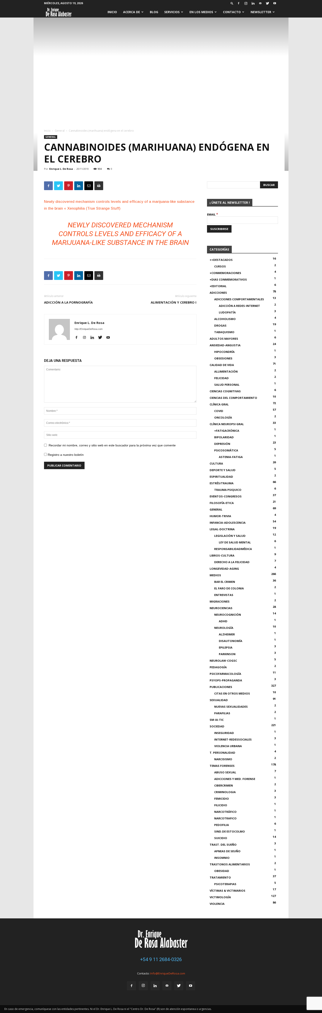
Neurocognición (227, 615)
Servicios (172, 12)
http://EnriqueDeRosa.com (88, 329)
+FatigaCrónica (226, 431)
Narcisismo (223, 759)
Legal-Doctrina (222, 529)
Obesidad (221, 871)
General (60, 131)
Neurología (223, 628)
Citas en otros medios (232, 693)
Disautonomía (230, 641)
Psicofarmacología (225, 674)
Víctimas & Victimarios (227, 891)
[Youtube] (274, 3)
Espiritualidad (221, 477)
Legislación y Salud (230, 536)
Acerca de (131, 12)
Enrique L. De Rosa (61, 168)
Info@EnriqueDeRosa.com (167, 973)
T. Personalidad (222, 753)
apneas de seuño (227, 851)
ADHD (223, 621)
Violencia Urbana (228, 746)
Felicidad (221, 378)
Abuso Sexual (225, 772)
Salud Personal (226, 385)
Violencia (217, 904)
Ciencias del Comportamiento (233, 398)
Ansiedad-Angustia (225, 345)
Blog (154, 12)
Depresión (222, 444)
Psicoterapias (225, 884)
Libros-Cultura (222, 555)
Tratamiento (220, 877)
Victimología (220, 897)
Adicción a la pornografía (68, 302)
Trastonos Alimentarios (230, 864)
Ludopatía (227, 312)
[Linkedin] (253, 3)
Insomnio (222, 858)
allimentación (226, 371)
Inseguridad (224, 733)
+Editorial (218, 286)
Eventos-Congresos (226, 496)
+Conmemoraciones (225, 273)
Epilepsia (225, 647)
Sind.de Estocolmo (229, 831)
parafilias (222, 713)
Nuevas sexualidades (231, 707)
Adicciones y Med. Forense (234, 779)
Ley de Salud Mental (235, 542)
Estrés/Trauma (222, 483)
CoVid (218, 411)
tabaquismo (224, 332)
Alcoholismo (225, 319)
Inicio (112, 12)
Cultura (216, 463)
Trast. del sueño (223, 845)
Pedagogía (218, 667)
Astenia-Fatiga (231, 457)
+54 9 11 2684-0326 (161, 959)
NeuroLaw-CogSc (223, 661)
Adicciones (218, 293)
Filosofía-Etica (222, 503)
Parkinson (227, 654)
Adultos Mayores (224, 339)
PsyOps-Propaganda (226, 680)
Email (212, 214)
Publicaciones (221, 687)
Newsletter (261, 12)
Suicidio (220, 838)
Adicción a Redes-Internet (239, 306)
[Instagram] (245, 3)
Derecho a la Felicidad (231, 562)
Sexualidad (219, 700)
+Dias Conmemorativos (228, 279)
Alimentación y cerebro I (173, 302)
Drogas (220, 325)
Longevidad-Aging (224, 569)
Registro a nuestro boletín (65, 454)
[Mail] (260, 3)
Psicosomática (226, 450)
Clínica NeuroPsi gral (227, 424)
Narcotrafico (225, 818)
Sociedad (217, 726)
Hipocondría (224, 352)
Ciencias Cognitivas (225, 391)
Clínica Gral (219, 404)
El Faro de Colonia (229, 588)
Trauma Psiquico (227, 490)
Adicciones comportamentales (239, 299)
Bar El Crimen (224, 582)
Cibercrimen (223, 785)
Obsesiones (223, 358)
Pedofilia (221, 825)
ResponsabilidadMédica (233, 549)
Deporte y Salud (222, 470)
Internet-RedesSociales (233, 739)
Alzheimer (227, 634)
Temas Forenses (222, 766)
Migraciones (220, 601)
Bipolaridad (224, 437)
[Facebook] (238, 3)
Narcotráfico (225, 812)
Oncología (223, 417)
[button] (232, 3)
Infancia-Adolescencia (228, 523)
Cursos (220, 266)
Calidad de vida (222, 365)
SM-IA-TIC (217, 720)
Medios (215, 575)
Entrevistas (223, 595)
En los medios (201, 12)
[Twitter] (267, 3)
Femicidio (221, 799)
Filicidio (220, 805)
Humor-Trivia (220, 516)
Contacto (232, 12)
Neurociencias (221, 608)
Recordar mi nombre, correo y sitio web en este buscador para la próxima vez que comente (112, 445)
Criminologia (225, 792)
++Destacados (221, 260)
